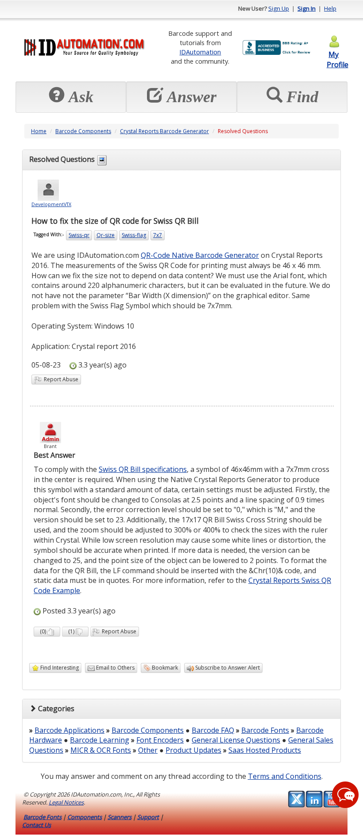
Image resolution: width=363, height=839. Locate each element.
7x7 (157, 235)
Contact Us (36, 825)
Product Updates (193, 750)
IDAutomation (200, 51)
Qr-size (106, 235)
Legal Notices (66, 802)
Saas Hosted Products (264, 750)
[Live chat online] (345, 795)
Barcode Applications (69, 730)
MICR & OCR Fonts (100, 750)
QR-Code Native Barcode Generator (200, 255)
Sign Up (278, 8)
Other (148, 750)
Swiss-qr (79, 235)
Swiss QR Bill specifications (143, 469)
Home (38, 131)
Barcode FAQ (213, 730)
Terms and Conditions (284, 776)
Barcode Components (83, 131)
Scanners (119, 817)
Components (84, 817)
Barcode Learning (99, 740)
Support (148, 817)
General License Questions (236, 740)
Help (330, 8)
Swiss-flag (134, 235)
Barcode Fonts (265, 730)
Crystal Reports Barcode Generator (164, 131)
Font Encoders (160, 740)
